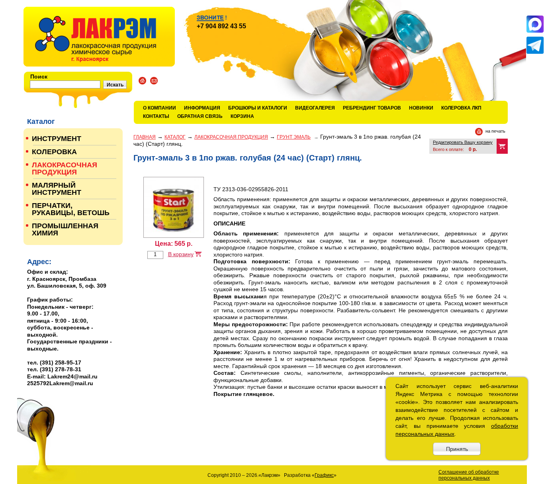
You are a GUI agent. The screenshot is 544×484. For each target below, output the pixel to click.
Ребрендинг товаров (372, 108)
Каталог (175, 137)
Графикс (324, 475)
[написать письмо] (154, 80)
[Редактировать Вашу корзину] (502, 146)
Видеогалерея (315, 108)
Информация (202, 108)
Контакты (156, 116)
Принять (457, 449)
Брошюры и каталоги (257, 108)
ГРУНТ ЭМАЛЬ (294, 137)
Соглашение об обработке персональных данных (468, 475)
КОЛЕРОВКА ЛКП (461, 108)
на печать (495, 131)
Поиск (38, 76)
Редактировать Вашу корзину (463, 142)
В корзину (181, 254)
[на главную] (99, 37)
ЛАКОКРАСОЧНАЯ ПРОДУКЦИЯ (231, 137)
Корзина (242, 116)
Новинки (421, 108)
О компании (159, 108)
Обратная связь (200, 116)
